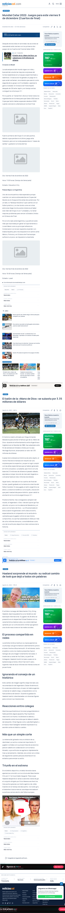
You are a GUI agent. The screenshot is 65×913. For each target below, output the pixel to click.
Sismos (45, 103)
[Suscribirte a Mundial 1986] (22, 535)
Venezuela (55, 91)
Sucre (52, 101)
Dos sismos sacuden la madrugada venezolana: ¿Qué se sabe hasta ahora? (26, 325)
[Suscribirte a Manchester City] (5, 833)
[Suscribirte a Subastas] (31, 535)
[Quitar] (61, 888)
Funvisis (46, 96)
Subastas (35, 535)
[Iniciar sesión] (49, 3)
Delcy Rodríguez (48, 98)
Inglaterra (24, 830)
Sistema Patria (47, 91)
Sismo (57, 101)
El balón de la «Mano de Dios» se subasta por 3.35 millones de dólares (25, 57)
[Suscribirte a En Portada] (17, 289)
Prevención (51, 103)
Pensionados (52, 96)
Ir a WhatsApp (51, 896)
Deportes (6, 10)
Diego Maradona (15, 535)
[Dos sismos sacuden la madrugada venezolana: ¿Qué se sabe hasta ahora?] (7, 326)
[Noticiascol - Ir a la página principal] (11, 3)
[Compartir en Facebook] (54, 26)
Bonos (45, 94)
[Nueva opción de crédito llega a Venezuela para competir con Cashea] (7, 317)
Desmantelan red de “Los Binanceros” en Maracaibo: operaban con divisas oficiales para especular (26, 335)
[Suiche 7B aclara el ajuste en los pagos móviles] (7, 355)
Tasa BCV (50, 108)
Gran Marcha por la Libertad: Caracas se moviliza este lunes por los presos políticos (26, 344)
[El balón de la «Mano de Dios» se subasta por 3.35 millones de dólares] (7, 55)
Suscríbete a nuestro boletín (52, 35)
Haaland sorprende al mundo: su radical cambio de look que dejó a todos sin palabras (27, 374)
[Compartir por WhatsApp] (60, 26)
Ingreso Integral (52, 106)
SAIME (45, 106)
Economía (58, 94)
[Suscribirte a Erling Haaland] (10, 830)
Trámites (55, 98)
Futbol (12, 289)
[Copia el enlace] (51, 27)
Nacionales (46, 101)
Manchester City (10, 833)
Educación (51, 94)
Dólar (59, 106)
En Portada (20, 289)
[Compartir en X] (57, 26)
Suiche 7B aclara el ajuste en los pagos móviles (26, 353)
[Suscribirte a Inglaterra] (21, 830)
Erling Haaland (15, 830)
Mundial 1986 (26, 535)
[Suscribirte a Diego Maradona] (10, 535)
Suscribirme (51, 44)
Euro (45, 108)
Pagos (57, 103)
